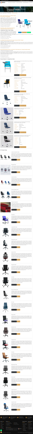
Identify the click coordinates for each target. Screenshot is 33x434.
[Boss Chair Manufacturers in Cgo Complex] (5, 307)
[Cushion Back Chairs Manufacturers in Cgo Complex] (5, 182)
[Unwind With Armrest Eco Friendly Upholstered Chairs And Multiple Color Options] (6, 83)
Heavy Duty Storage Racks (24, 430)
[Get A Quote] (1, 432)
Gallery (30, 2)
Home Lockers (30, 423)
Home (9, 2)
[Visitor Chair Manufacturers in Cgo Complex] (5, 220)
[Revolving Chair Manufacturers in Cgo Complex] (5, 382)
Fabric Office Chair (13, 264)
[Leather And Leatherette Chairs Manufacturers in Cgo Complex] (5, 157)
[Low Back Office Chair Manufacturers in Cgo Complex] (5, 232)
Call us (20, 32)
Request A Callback (23, 91)
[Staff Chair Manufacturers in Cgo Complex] (5, 282)
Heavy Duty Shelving (24, 426)
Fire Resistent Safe (30, 425)
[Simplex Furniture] (2, 2)
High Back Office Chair (14, 239)
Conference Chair (13, 339)
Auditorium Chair (8, 425)
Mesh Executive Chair (14, 364)
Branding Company (30, 433)
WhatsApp (29, 32)
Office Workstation (9, 422)
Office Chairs (15, 422)
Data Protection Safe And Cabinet (30, 428)
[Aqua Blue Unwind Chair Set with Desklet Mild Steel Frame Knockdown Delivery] (6, 66)
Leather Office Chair (14, 389)
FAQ (1, 423)
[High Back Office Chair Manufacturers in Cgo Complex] (5, 245)
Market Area (2, 428)
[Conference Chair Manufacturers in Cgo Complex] (5, 345)
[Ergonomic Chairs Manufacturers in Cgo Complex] (5, 257)
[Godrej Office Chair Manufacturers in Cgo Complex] (5, 407)
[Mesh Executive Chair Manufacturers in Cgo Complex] (5, 370)
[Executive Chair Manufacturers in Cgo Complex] (5, 320)
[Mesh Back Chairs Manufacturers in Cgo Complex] (5, 170)
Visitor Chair (13, 214)
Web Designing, (26, 432)
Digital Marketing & (30, 432)
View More (18, 159)
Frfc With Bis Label (30, 426)
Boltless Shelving (25, 423)
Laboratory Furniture (16, 424)
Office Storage (15, 423)
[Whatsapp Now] (1, 430)
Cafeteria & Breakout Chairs (15, 189)
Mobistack (24, 428)
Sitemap (2, 427)
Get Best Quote (24, 32)
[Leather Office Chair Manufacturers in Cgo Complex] (5, 395)
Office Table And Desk (9, 423)
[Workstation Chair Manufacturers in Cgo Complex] (5, 332)
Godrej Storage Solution (26, 2)
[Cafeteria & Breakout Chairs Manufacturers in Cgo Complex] (5, 195)
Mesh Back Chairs (13, 164)
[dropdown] (22, 2)
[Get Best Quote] (24, 23)
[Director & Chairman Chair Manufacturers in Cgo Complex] (5, 295)
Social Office (8, 424)
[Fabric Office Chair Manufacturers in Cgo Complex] (5, 270)
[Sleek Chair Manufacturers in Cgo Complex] (5, 357)
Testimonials (2, 424)
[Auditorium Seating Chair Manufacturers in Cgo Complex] (5, 207)
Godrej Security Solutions (19, 2)
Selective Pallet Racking (25, 425)
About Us (11, 2)
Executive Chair (13, 314)
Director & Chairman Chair (14, 289)
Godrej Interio (14, 2)
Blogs (32, 2)
